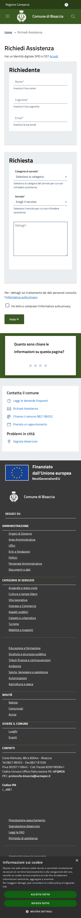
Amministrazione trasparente (27, 856)
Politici (13, 557)
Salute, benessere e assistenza (28, 672)
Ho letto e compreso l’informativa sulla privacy (41, 306)
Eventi (13, 737)
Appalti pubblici (18, 612)
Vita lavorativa (18, 600)
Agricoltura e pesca (21, 684)
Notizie (13, 702)
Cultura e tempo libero (23, 594)
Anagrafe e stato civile (23, 588)
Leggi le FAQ (16, 832)
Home (8, 32)
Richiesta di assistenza (23, 838)
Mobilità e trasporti (21, 630)
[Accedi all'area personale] (66, 4)
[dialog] (40, 887)
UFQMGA (59, 771)
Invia (12, 319)
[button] (40, 911)
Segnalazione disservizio (24, 826)
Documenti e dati (20, 569)
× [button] (76, 860)
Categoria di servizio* (26, 171)
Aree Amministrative (22, 539)
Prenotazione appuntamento (27, 820)
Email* (19, 118)
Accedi (54, 56)
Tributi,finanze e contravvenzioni (30, 660)
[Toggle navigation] (7, 16)
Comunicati (16, 708)
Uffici (12, 545)
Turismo (14, 624)
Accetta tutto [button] (40, 894)
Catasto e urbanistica (22, 618)
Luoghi (13, 731)
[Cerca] (73, 16)
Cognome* (21, 99)
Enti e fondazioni (19, 551)
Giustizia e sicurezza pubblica (27, 654)
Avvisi (12, 714)
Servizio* (20, 196)
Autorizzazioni (18, 678)
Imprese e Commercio (22, 606)
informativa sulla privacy (21, 297)
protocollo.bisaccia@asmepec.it (29, 776)
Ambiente (15, 666)
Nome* (19, 81)
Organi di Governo (20, 533)
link (5, 886)
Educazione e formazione (24, 648)
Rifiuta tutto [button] (40, 903)
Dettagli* (21, 225)
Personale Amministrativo (25, 563)
